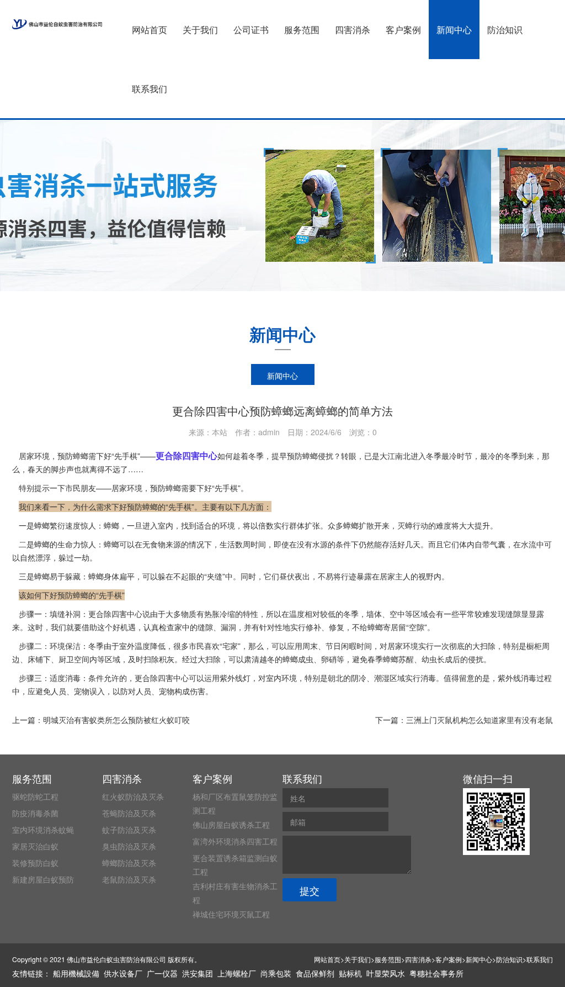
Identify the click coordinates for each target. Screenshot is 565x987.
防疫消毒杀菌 (35, 813)
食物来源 (165, 544)
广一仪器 (162, 973)
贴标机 (350, 973)
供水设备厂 (123, 973)
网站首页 (149, 29)
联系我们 (149, 88)
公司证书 (251, 29)
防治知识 (505, 29)
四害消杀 (352, 29)
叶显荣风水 (385, 973)
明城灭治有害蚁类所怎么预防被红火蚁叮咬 (116, 719)
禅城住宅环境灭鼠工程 (231, 914)
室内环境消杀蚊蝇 (43, 829)
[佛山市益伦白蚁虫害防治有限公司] (57, 24)
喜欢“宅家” (222, 645)
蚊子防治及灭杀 (129, 829)
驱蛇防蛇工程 (35, 796)
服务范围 (301, 29)
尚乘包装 (275, 973)
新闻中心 (454, 29)
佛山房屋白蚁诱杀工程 (231, 824)
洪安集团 (197, 973)
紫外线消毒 (517, 677)
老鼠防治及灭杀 (129, 879)
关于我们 (200, 29)
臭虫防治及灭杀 (129, 846)
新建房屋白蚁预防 (43, 879)
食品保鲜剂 (315, 973)
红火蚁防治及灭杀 (133, 796)
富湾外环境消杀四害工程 (235, 841)
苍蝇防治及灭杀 (129, 813)
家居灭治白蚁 (35, 846)
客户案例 (403, 29)
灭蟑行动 (412, 525)
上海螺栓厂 (236, 973)
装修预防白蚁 (35, 862)
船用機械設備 (76, 973)
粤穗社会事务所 (436, 973)
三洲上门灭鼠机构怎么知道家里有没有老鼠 (479, 719)
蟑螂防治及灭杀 (129, 862)
